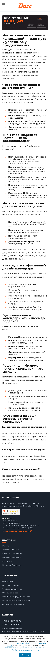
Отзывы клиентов (10, 593)
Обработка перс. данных (13, 604)
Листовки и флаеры (11, 550)
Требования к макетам (12, 589)
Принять (25, 655)
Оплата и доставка (10, 585)
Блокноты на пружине (12, 554)
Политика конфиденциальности (16, 597)
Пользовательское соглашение (16, 600)
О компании (7, 581)
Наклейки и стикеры (11, 557)
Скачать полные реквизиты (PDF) (17, 531)
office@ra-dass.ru (16, 628)
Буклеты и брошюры (11, 565)
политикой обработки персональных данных (28, 649)
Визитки (6, 546)
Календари (7, 561)
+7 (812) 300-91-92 (11, 621)
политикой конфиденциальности (19, 648)
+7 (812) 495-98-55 (11, 624)
